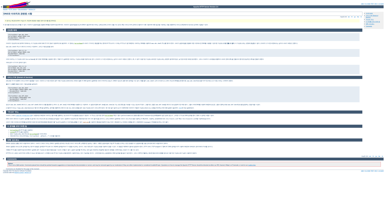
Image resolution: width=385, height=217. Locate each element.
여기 (180, 108)
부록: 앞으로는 (370, 24)
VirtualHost (14, 130)
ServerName (78, 43)
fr (352, 17)
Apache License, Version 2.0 (22, 172)
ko (358, 17)
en (349, 17)
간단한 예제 (369, 13)
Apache (5, 9)
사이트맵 (381, 4)
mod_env (86, 122)
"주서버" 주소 (370, 19)
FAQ (372, 4)
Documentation (22, 9)
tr (361, 17)
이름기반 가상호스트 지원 (24, 115)
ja (355, 17)
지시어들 (367, 4)
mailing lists (252, 165)
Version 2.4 (32, 9)
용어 (376, 4)
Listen (12, 132)
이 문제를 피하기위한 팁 (373, 22)
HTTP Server (13, 9)
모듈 (362, 4)
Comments (369, 26)
